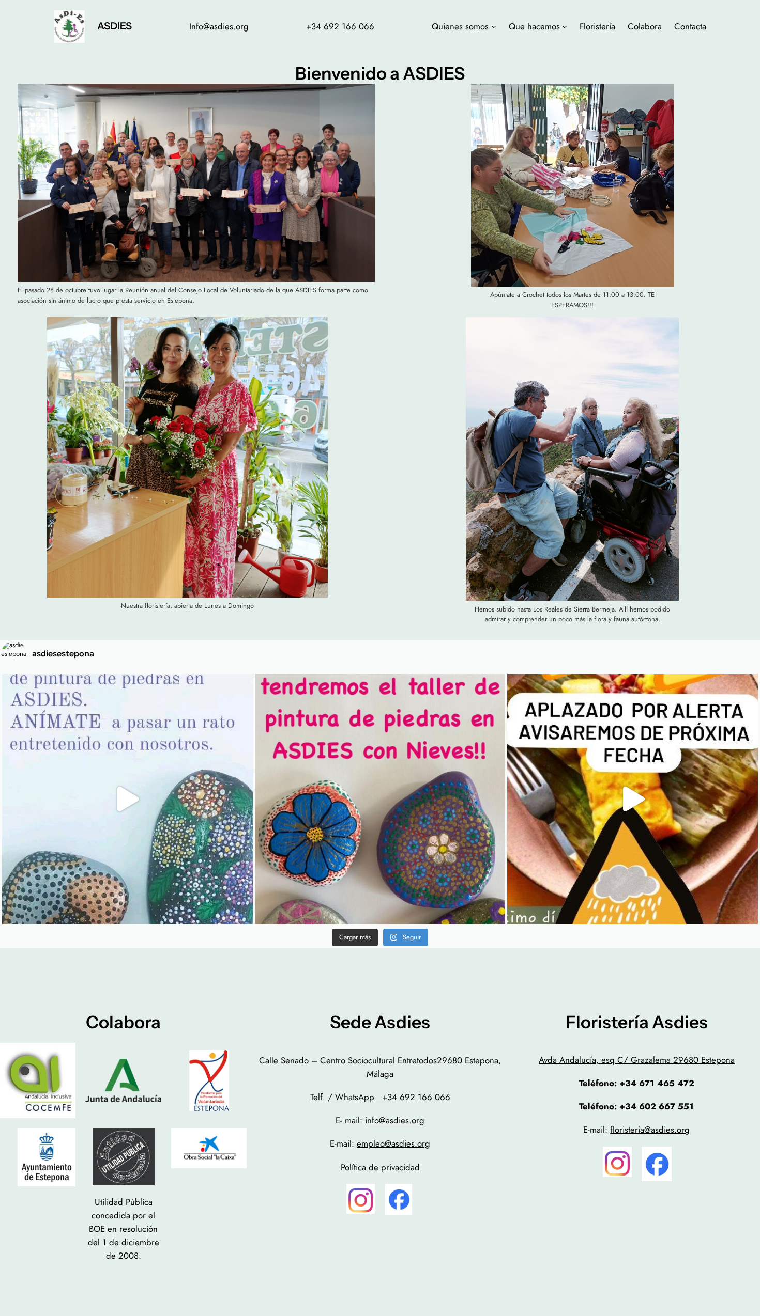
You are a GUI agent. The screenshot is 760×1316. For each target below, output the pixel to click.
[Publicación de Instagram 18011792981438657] (380, 799)
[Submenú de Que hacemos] (564, 26)
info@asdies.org (394, 1120)
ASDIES (114, 26)
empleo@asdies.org (393, 1143)
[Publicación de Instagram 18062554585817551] (632, 799)
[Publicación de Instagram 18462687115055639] (127, 799)
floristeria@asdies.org (650, 1129)
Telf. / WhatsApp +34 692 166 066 (380, 1097)
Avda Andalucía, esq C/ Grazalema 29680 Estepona (637, 1060)
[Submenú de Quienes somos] (493, 26)
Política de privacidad (380, 1167)
